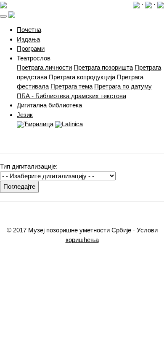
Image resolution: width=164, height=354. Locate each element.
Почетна (29, 29)
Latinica (72, 124)
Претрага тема (71, 86)
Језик (25, 114)
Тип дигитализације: (29, 166)
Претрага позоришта (103, 67)
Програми (31, 48)
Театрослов (33, 58)
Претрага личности (44, 67)
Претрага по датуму (123, 86)
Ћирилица (38, 124)
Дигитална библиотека (49, 105)
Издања (28, 39)
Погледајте (19, 186)
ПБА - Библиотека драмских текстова (71, 95)
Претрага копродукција (82, 77)
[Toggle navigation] (3, 16)
